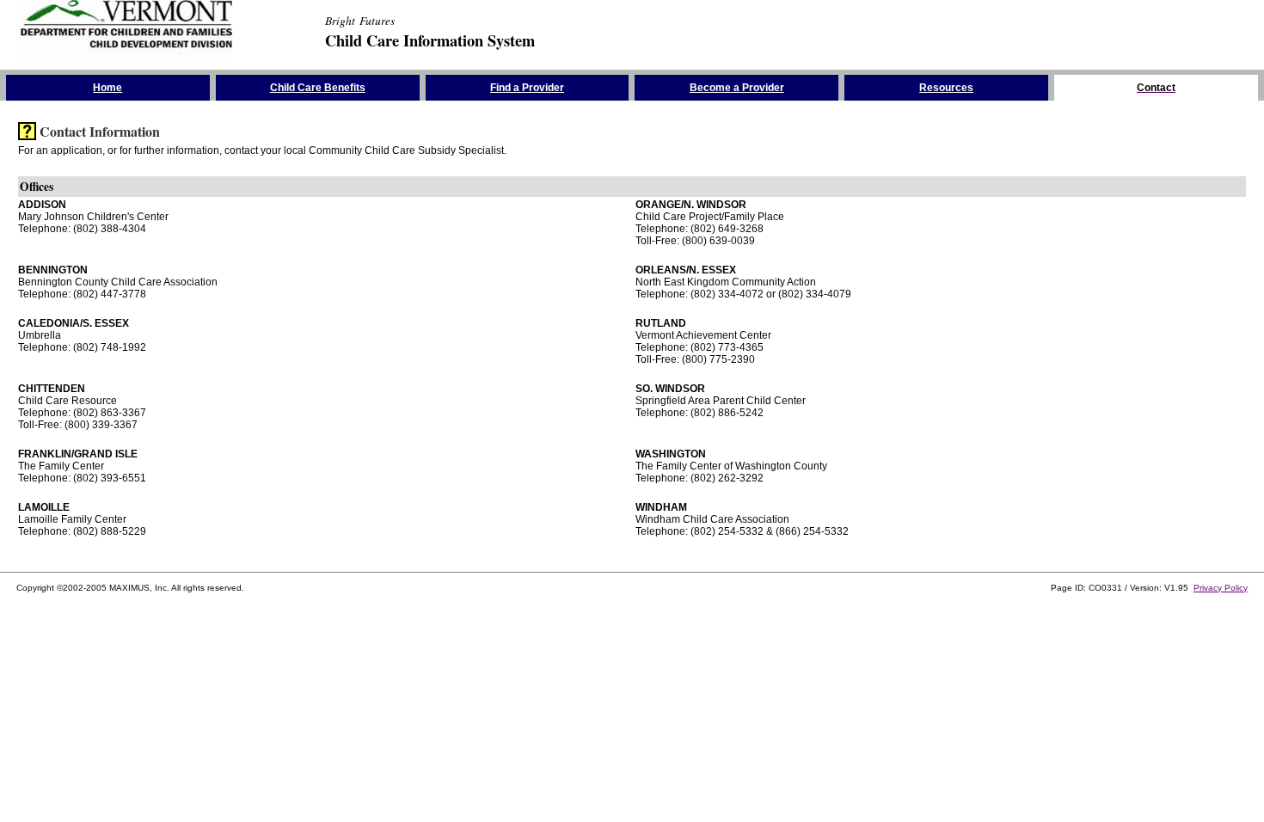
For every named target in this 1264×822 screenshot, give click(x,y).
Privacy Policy (1220, 587)
